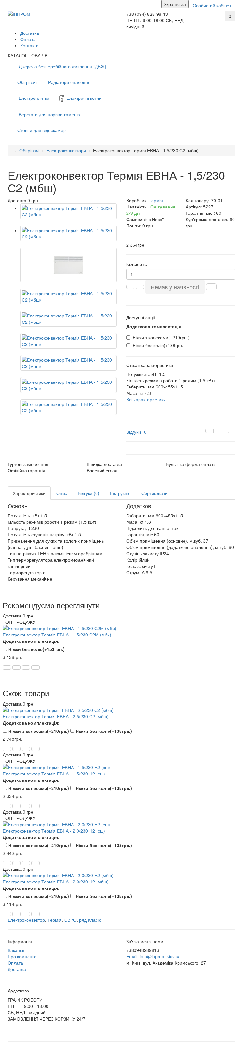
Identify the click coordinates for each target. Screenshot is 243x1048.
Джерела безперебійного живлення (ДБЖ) (61, 66)
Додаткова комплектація (153, 326)
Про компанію (22, 956)
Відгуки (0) (88, 493)
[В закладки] (217, 431)
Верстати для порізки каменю (48, 114)
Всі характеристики (146, 399)
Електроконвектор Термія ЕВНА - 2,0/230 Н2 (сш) (54, 831)
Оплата (28, 39)
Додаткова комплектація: (31, 641)
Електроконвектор (26, 920)
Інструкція (120, 493)
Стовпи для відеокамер (41, 130)
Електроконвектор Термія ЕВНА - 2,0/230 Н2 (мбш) (56, 881)
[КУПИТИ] (7, 667)
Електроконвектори (66, 150)
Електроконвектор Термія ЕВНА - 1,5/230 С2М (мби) (57, 634)
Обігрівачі (27, 82)
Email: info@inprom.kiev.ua (153, 956)
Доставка (29, 33)
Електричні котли (83, 98)
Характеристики (29, 493)
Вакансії (16, 950)
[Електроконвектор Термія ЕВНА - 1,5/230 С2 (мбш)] (68, 211)
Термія (54, 920)
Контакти (29, 45)
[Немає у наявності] (7, 749)
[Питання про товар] (209, 431)
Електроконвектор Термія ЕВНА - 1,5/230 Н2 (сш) (54, 773)
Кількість (136, 264)
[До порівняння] (225, 431)
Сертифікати (154, 493)
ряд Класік (90, 920)
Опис (61, 493)
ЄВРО (70, 920)
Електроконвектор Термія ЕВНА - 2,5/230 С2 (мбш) (56, 716)
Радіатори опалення (68, 82)
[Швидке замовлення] (211, 286)
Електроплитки (33, 98)
